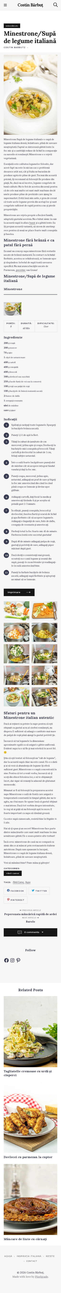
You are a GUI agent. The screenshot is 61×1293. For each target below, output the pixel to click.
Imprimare (14, 592)
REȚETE (50, 1256)
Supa (27, 882)
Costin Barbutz (15, 47)
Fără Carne (18, 882)
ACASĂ (8, 1256)
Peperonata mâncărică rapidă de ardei (30, 914)
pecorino (20, 270)
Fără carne (12, 873)
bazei (32, 222)
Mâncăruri (12, 26)
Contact (31, 1261)
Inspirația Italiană (29, 1256)
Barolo (30, 921)
